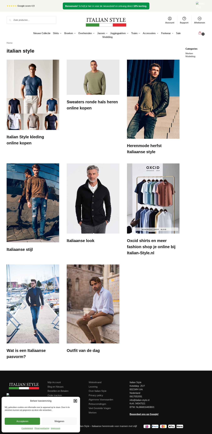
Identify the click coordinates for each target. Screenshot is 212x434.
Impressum (55, 428)
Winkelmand (95, 382)
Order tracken (55, 395)
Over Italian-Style (97, 391)
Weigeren (59, 421)
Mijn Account (54, 382)
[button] (75, 400)
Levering (93, 386)
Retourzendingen (97, 404)
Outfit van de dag (83, 350)
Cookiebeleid (27, 428)
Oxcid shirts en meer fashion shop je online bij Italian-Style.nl (151, 246)
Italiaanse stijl (20, 249)
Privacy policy (96, 395)
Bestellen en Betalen (58, 391)
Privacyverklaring (42, 428)
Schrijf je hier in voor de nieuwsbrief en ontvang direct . (106, 6)
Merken (189, 53)
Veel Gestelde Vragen (100, 408)
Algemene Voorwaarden (101, 399)
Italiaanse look (80, 240)
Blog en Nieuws (56, 386)
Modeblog (190, 56)
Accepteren (22, 421)
